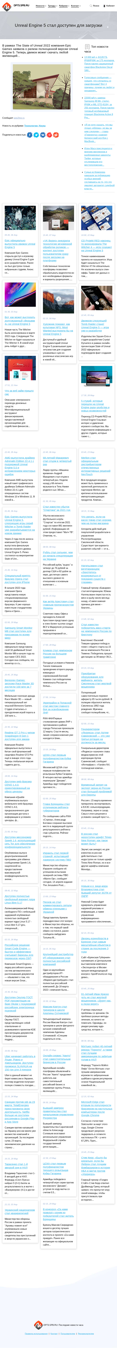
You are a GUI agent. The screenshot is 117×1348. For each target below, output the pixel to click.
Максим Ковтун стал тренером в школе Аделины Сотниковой (56, 1010)
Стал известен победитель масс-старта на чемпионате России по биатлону (96, 629)
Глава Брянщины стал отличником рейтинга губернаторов (56, 807)
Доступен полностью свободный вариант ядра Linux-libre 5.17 (20, 899)
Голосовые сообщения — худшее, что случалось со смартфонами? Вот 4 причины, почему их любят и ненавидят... (99, 84)
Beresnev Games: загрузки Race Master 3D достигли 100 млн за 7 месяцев (19, 685)
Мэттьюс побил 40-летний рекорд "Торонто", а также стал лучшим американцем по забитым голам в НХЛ (96, 1053)
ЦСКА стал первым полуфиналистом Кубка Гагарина (57, 758)
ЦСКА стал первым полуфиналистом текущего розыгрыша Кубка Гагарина (55, 1168)
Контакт (75, 6)
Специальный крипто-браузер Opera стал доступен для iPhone (18, 579)
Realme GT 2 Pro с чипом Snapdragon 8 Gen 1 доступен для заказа (20, 736)
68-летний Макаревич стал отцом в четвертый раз (57, 461)
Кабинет (110, 6)
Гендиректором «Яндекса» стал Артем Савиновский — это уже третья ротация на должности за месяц (95, 736)
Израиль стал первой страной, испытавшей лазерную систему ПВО (57, 856)
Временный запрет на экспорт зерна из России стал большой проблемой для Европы (96, 789)
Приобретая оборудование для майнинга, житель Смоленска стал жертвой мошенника (96, 680)
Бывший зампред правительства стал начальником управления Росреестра (58, 1113)
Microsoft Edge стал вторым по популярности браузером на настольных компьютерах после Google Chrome (96, 1109)
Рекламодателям (86, 1334)
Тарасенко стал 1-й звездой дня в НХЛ (16, 1166)
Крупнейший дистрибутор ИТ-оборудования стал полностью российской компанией (58, 959)
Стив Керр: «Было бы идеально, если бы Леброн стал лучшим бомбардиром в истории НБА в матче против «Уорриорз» (95, 1166)
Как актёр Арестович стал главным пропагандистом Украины (58, 605)
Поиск (95, 6)
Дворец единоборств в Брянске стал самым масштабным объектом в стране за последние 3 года (96, 945)
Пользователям (67, 1334)
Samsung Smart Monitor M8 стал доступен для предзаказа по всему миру (18, 632)
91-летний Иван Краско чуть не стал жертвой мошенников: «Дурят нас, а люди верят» (96, 999)
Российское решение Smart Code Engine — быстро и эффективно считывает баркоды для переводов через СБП (19, 952)
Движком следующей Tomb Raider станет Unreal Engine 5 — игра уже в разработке (95, 325)
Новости (40, 6)
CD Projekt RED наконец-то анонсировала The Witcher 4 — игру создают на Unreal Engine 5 (96, 245)
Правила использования (36, 1334)
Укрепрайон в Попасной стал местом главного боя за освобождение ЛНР (57, 707)
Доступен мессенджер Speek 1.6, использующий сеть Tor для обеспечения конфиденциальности (20, 842)
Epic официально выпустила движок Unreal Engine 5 (20, 244)
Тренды (52, 6)
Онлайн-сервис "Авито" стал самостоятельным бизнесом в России (57, 1059)
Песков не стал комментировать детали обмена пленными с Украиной (57, 907)
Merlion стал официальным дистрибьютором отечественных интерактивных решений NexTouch (95, 466)
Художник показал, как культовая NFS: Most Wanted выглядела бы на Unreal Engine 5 (58, 329)
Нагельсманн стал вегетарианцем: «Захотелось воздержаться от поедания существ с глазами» (93, 574)
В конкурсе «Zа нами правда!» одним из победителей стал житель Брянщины (58, 1214)
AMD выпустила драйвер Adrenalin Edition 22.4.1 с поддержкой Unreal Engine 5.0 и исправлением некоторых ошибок (20, 466)
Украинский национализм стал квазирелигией (20, 1212)
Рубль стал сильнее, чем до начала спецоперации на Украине (58, 555)
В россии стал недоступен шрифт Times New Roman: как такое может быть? (96, 839)
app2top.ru (19, 118)
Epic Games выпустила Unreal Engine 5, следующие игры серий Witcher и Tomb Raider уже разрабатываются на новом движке (20, 525)
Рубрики (63, 6)
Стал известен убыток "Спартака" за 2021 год (56, 508)
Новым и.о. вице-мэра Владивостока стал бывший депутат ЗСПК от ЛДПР (96, 891)
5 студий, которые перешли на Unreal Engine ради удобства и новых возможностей (95, 405)
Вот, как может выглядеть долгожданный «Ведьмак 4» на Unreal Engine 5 (20, 320)
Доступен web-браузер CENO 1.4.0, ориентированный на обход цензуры (18, 786)
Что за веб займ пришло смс (19, 392)
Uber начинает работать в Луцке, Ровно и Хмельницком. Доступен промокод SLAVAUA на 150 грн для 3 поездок (20, 1063)
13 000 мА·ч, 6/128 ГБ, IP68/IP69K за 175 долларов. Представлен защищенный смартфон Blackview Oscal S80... (99, 64)
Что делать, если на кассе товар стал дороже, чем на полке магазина (96, 520)
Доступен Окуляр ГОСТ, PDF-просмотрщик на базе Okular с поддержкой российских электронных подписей (20, 1004)
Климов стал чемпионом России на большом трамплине (57, 653)
